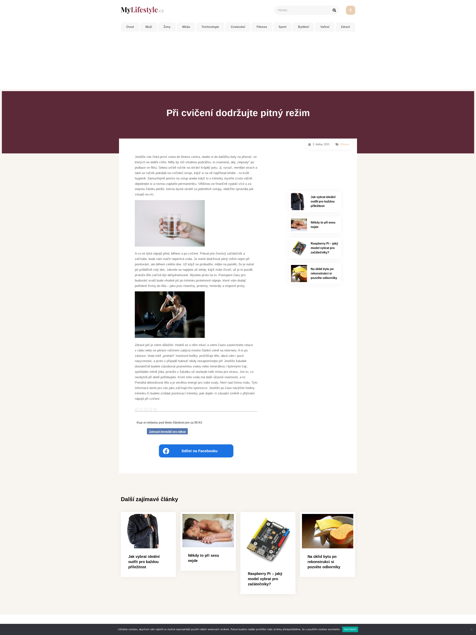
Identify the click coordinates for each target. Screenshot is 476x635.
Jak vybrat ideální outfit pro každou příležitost (323, 201)
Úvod (130, 26)
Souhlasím (350, 629)
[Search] (334, 10)
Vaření (324, 26)
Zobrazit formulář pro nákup (167, 431)
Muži (148, 26)
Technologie (210, 26)
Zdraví (345, 26)
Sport (282, 26)
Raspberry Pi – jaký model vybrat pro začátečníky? (324, 248)
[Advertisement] (238, 59)
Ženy (167, 26)
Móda (186, 26)
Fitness (262, 26)
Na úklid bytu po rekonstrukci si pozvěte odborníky (324, 273)
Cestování (238, 26)
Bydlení (303, 26)
